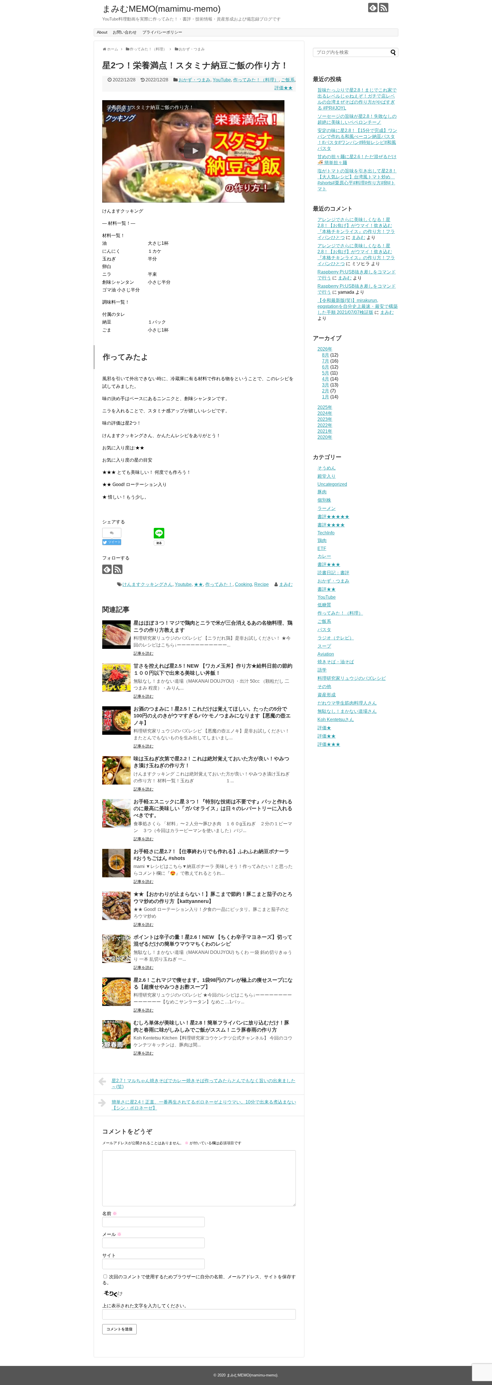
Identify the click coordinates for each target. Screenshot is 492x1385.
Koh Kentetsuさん (335, 719)
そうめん (326, 468)
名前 (109, 1213)
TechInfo (326, 532)
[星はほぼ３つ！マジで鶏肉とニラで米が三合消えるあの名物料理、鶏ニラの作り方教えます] (116, 634)
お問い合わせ (125, 32)
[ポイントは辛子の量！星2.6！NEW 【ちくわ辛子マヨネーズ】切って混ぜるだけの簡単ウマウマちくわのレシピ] (116, 949)
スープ (324, 646)
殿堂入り (326, 476)
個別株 (324, 500)
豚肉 (322, 491)
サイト (109, 1255)
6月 (325, 367)
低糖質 (324, 604)
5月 (325, 373)
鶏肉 (322, 540)
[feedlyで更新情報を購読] (373, 7)
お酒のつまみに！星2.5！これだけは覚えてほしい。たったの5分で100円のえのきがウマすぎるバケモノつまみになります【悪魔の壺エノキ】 (212, 716)
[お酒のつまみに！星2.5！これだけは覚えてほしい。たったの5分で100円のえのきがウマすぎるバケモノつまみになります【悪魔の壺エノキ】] (116, 720)
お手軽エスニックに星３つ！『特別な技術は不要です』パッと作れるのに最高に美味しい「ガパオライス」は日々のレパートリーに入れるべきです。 (213, 808)
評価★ (324, 727)
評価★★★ (328, 744)
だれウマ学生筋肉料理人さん (347, 703)
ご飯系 (288, 79)
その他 (324, 686)
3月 (325, 384)
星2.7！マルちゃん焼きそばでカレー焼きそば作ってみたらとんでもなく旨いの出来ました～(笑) (204, 1083)
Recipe (261, 584)
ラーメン (326, 508)
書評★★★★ (331, 524)
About (102, 32)
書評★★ (326, 589)
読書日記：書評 (333, 572)
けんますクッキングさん (147, 584)
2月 (325, 390)
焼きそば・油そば (335, 661)
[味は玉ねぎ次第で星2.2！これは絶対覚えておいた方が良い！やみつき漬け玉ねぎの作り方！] (116, 770)
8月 (325, 355)
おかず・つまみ (194, 79)
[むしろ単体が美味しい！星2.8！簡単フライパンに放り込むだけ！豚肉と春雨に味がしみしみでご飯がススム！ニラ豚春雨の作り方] (116, 1034)
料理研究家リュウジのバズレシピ (351, 678)
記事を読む (143, 653)
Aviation (325, 654)
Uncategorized (332, 484)
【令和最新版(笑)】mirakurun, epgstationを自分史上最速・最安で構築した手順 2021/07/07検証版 (357, 306)
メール (112, 1234)
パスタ (324, 629)
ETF (321, 548)
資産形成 (326, 694)
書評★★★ (328, 564)
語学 (322, 670)
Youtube (183, 584)
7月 (325, 361)
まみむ (286, 584)
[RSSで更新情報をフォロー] (383, 7)
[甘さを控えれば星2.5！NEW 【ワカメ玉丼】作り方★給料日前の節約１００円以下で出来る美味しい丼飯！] (116, 677)
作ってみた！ (219, 584)
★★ (198, 584)
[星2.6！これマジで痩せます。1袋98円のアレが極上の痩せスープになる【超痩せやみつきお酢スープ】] (116, 991)
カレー (324, 556)
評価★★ (283, 87)
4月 (325, 378)
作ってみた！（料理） (256, 79)
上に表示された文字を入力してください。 (145, 1305)
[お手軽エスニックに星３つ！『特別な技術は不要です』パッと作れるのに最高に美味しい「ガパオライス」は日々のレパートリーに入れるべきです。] (116, 813)
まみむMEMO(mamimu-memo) (161, 8)
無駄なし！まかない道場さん (347, 711)
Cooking (243, 584)
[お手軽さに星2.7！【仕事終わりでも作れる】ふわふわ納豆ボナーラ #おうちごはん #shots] (116, 863)
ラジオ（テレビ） (335, 637)
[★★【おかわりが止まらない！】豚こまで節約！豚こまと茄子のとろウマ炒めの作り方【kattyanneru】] (116, 906)
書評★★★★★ (333, 516)
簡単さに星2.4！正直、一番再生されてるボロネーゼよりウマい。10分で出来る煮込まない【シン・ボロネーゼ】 (204, 1105)
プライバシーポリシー (162, 32)
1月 (325, 396)
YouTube (222, 79)
